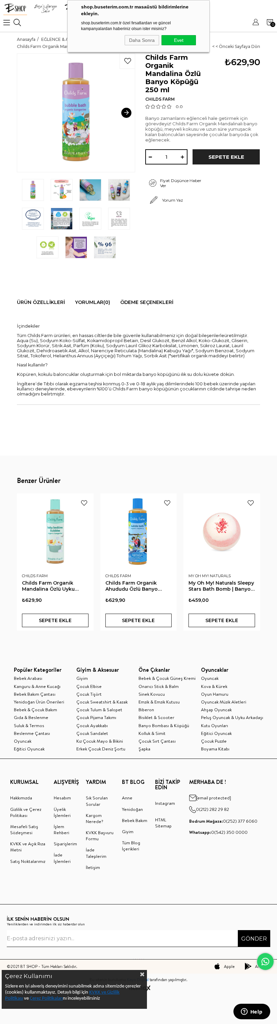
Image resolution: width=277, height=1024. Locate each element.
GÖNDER (254, 939)
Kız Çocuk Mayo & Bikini (99, 741)
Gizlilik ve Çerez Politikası (25, 812)
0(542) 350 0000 (218, 832)
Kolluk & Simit (152, 733)
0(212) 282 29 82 (212, 809)
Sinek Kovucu (151, 694)
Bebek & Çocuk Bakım (35, 710)
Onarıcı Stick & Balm (158, 686)
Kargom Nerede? (94, 818)
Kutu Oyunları (214, 725)
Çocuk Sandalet (92, 733)
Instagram (165, 803)
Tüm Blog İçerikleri (131, 846)
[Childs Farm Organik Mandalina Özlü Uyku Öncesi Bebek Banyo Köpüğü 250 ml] (55, 531)
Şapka (144, 749)
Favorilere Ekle (84, 503)
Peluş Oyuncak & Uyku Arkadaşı (232, 717)
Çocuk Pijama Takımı (96, 717)
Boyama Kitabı (215, 749)
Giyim (82, 678)
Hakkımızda (21, 798)
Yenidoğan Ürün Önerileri (39, 702)
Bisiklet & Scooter (156, 717)
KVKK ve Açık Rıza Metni (27, 847)
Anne (127, 798)
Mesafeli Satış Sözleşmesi (24, 829)
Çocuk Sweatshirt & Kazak (102, 702)
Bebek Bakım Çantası (34, 694)
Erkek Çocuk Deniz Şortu (100, 749)
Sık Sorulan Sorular (97, 801)
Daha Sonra (142, 40)
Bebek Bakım (134, 820)
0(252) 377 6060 (223, 821)
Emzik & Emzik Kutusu (159, 702)
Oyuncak (22, 741)
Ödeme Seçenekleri (146, 302)
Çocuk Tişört (89, 694)
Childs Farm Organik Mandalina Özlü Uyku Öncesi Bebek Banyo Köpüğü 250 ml (48, 586)
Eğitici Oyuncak (29, 749)
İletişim (93, 867)
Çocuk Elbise (89, 686)
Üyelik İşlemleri (62, 812)
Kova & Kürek (214, 686)
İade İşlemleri (62, 858)
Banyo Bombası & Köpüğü (163, 725)
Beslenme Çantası (32, 733)
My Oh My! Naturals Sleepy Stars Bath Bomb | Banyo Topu (221, 586)
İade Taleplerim (96, 853)
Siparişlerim (65, 844)
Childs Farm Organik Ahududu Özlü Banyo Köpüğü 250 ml (131, 586)
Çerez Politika (43, 998)
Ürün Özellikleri (41, 302)
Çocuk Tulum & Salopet (99, 710)
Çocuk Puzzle (214, 741)
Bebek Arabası (28, 678)
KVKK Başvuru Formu (100, 835)
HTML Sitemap (163, 823)
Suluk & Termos (29, 725)
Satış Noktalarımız (27, 861)
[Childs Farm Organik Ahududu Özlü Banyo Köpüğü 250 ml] (138, 531)
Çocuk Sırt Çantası (157, 741)
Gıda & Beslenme (31, 717)
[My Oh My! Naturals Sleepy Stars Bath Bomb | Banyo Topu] (221, 531)
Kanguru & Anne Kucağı (37, 686)
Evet (178, 40)
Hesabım (62, 798)
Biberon (146, 710)
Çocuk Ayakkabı (92, 725)
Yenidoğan (132, 809)
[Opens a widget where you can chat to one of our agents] (251, 1012)
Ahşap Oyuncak (216, 710)
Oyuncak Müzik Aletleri (223, 702)
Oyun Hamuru (214, 694)
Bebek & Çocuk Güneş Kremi (167, 678)
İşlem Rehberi (61, 829)
